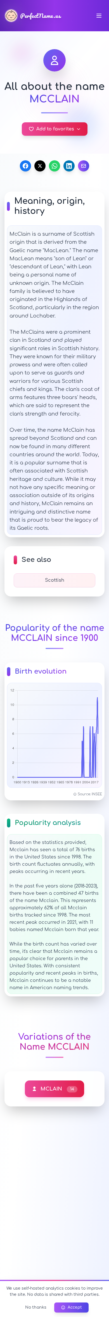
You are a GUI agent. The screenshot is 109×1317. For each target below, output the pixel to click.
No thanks (35, 1307)
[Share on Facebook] (25, 165)
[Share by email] (83, 165)
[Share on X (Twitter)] (40, 165)
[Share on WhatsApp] (54, 165)
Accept (75, 1307)
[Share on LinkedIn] (69, 165)
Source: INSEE (90, 794)
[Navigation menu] (99, 15)
